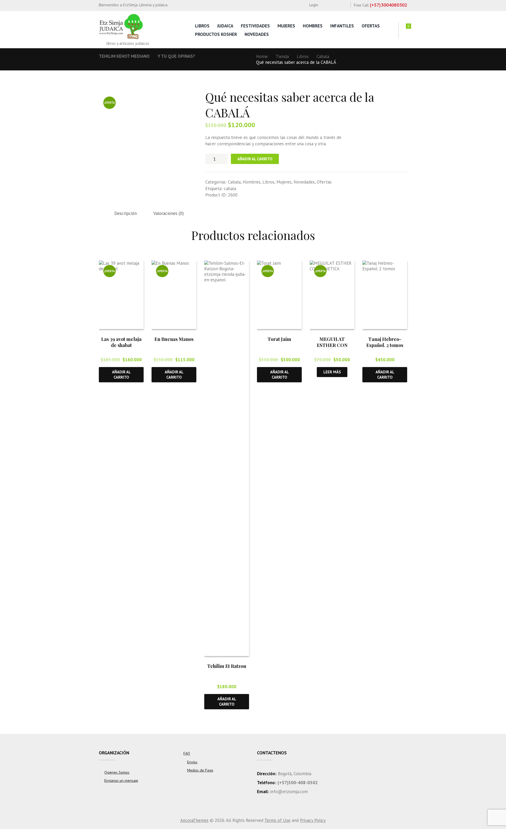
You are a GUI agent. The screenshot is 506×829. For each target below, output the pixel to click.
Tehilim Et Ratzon (226, 666)
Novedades (257, 34)
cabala (230, 188)
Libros (202, 26)
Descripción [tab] (125, 213)
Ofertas (371, 26)
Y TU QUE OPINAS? (176, 56)
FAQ (186, 753)
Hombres (313, 26)
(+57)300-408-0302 (298, 782)
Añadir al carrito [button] (121, 374)
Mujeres (286, 26)
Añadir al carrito (255, 158)
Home (262, 56)
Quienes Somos (116, 772)
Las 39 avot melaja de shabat (121, 342)
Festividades (255, 26)
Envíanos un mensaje (121, 780)
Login (313, 4)
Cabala (323, 56)
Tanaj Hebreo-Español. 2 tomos (384, 342)
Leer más (332, 371)
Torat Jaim (279, 339)
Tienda (282, 56)
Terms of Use (277, 820)
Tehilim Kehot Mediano (124, 56)
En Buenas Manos (173, 339)
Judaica (225, 26)
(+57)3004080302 (388, 5)
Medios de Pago (200, 770)
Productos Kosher (216, 34)
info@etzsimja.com (289, 791)
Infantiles (342, 26)
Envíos (192, 762)
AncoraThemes (194, 820)
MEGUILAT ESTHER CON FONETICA (332, 345)
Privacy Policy (313, 820)
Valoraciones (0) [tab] (168, 213)
